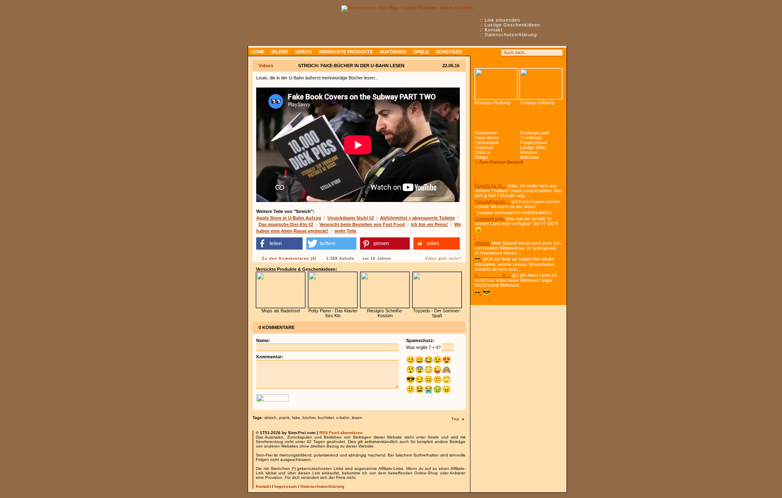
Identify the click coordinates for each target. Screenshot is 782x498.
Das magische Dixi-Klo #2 (286, 224)
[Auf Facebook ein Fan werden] (487, 52)
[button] (279, 243)
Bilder (279, 51)
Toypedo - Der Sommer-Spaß (437, 313)
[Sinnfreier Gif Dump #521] (540, 84)
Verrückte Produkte (346, 51)
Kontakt (494, 29)
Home (257, 51)
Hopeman (484, 147)
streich (270, 417)
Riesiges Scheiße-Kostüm (385, 313)
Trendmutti (530, 137)
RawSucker (486, 132)
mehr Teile (345, 230)
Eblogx (481, 157)
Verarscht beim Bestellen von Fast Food (362, 224)
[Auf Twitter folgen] (496, 52)
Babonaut (529, 157)
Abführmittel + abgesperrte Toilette (417, 217)
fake (296, 417)
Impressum (286, 486)
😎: (477, 259)
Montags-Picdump (492, 102)
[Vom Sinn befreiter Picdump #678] (496, 84)
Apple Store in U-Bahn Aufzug (288, 217)
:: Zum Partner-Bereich (498, 162)
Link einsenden (502, 20)
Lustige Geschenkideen (512, 24)
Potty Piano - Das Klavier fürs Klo (333, 313)
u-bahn (342, 417)
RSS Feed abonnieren (340, 432)
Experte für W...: (490, 185)
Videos (303, 51)
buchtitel (326, 417)
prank (284, 417)
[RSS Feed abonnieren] (478, 52)
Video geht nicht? (443, 259)
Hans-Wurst (486, 137)
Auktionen (393, 51)
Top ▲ (458, 419)
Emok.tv (482, 152)
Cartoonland (486, 142)
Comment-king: (489, 218)
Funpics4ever (533, 142)
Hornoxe (528, 152)
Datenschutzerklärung (511, 34)
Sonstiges (449, 51)
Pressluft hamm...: (492, 201)
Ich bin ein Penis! (429, 224)
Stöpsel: (482, 243)
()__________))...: (492, 275)
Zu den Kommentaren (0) (289, 259)
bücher (309, 417)
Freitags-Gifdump (537, 102)
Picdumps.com (534, 132)
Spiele (421, 51)
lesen (357, 417)
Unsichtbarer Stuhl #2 (350, 217)
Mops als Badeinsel (280, 310)
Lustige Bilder (533, 147)
